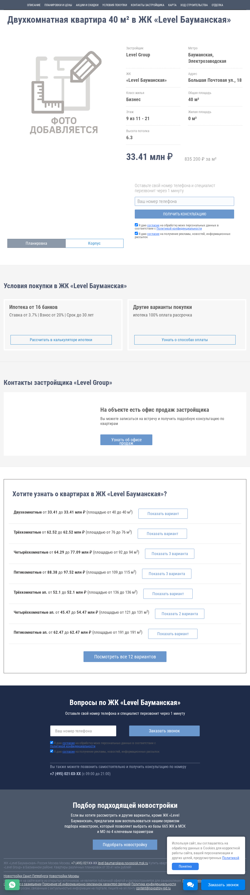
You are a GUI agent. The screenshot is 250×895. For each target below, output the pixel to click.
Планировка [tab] (36, 243)
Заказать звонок (164, 730)
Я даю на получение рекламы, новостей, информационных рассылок (182, 235)
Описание (34, 5)
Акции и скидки (87, 5)
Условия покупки (114, 5)
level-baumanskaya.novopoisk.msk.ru (123, 863)
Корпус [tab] (94, 243)
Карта (172, 5)
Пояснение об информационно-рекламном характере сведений (86, 884)
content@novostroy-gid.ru (153, 888)
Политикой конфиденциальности (179, 228)
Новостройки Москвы (64, 876)
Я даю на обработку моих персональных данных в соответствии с (177, 226)
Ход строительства (194, 5)
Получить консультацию (184, 214)
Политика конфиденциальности (153, 884)
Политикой (230, 858)
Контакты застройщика (147, 5)
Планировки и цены (58, 5)
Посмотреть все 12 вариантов (125, 657)
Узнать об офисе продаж (126, 441)
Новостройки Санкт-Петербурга (26, 876)
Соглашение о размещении (23, 884)
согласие (153, 225)
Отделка (217, 5)
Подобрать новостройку (125, 844)
